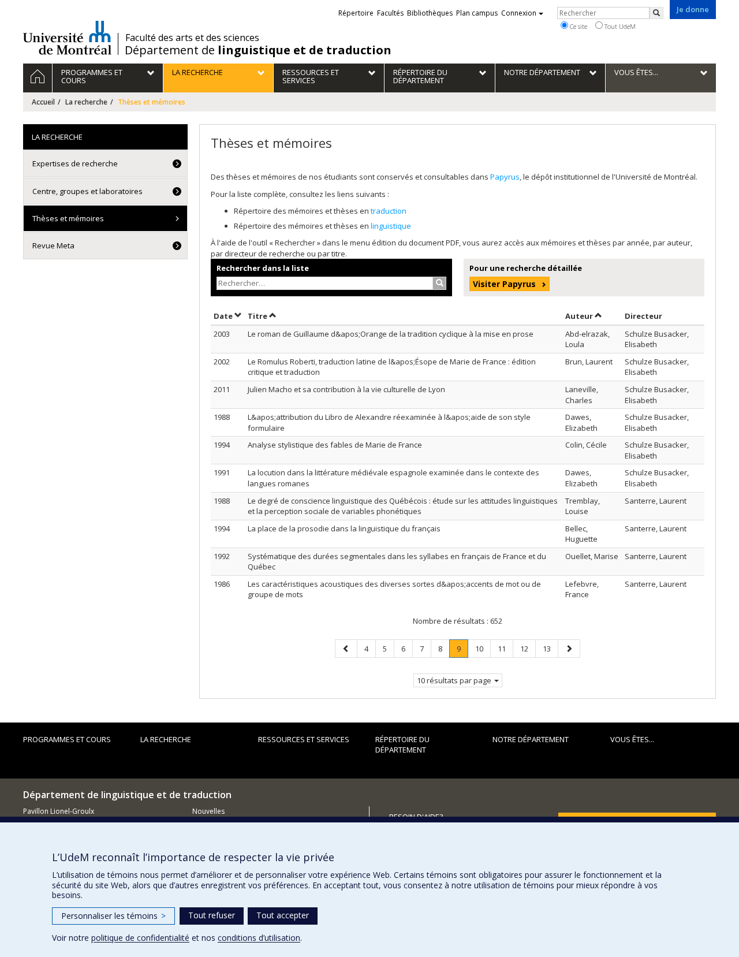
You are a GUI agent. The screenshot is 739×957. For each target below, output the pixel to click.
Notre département (530, 739)
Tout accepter (282, 915)
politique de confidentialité (140, 937)
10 (483, 648)
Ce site (577, 26)
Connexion (518, 13)
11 (505, 648)
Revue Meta (53, 245)
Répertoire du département (402, 744)
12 (528, 648)
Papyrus (505, 177)
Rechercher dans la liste (263, 268)
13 (550, 648)
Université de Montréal (67, 37)
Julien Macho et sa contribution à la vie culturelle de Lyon (346, 389)
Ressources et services (303, 739)
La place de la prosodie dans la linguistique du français (344, 528)
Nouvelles (208, 811)
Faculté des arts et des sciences (192, 37)
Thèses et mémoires (68, 218)
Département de (258, 50)
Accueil (43, 102)
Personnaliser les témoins (113, 915)
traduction (388, 211)
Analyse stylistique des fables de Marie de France (335, 445)
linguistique (391, 226)
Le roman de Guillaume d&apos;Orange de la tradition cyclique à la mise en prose (390, 334)
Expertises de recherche (75, 163)
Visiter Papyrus (504, 283)
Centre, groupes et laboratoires (87, 191)
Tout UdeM (619, 26)
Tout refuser (211, 915)
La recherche (86, 102)
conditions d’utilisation (259, 937)
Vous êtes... (632, 739)
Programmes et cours (67, 739)
